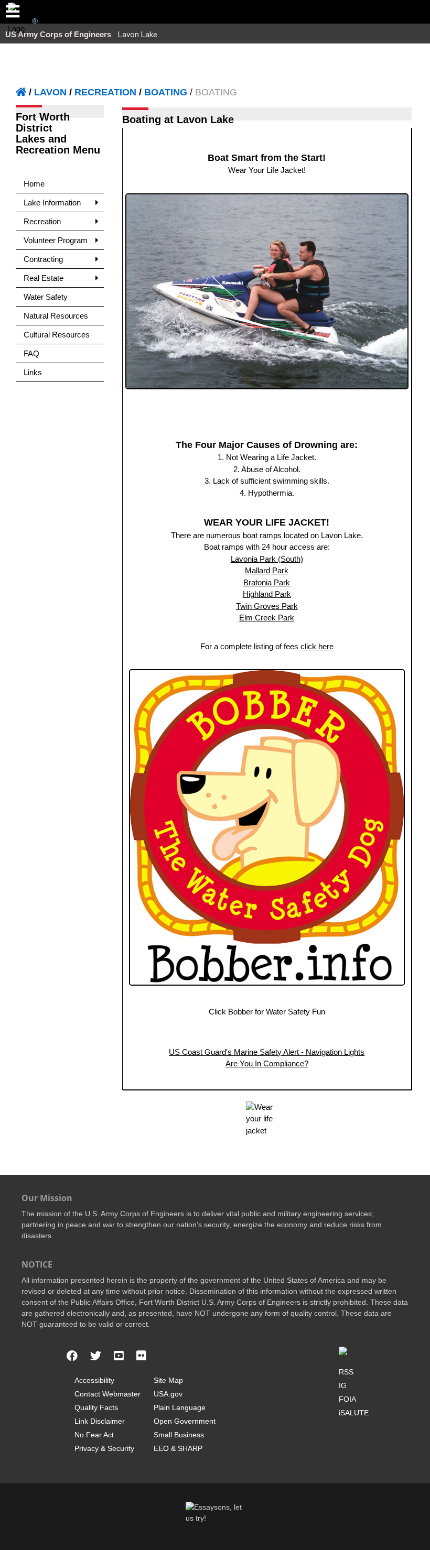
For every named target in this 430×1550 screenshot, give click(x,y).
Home (34, 183)
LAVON (50, 92)
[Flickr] (141, 1356)
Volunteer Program (56, 240)
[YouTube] (119, 1356)
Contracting (43, 259)
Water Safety (46, 296)
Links (33, 372)
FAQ (31, 353)
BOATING (165, 92)
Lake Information (52, 202)
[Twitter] (95, 1356)
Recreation (42, 221)
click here (317, 646)
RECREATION (105, 92)
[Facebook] (72, 1356)
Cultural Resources (57, 334)
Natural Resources (56, 315)
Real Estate (43, 278)
